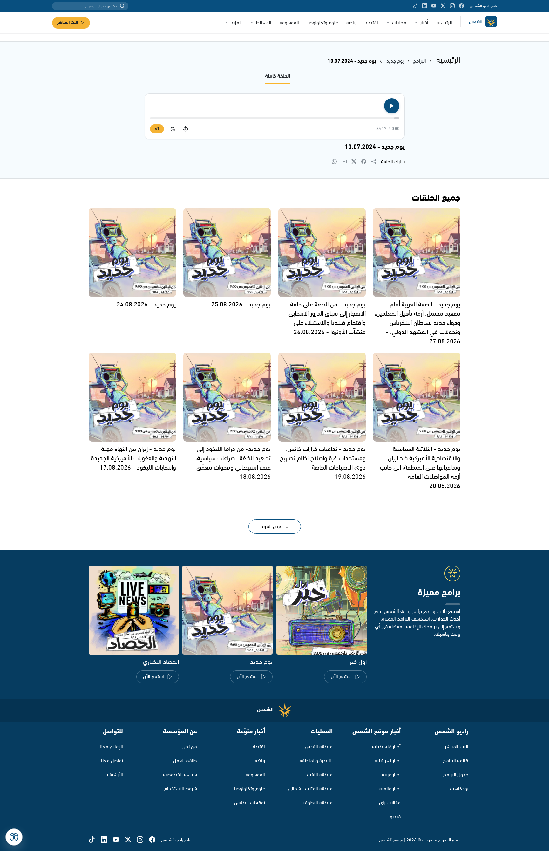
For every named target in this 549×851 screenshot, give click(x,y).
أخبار (424, 22)
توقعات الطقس (249, 802)
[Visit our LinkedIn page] (424, 6)
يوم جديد (395, 61)
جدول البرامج (455, 775)
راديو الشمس (451, 731)
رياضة (351, 22)
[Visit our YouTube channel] (433, 6)
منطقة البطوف (318, 802)
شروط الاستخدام (180, 789)
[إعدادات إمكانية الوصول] (14, 837)
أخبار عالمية (390, 789)
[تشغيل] (391, 105)
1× (157, 129)
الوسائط (263, 22)
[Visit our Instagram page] (452, 6)
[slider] (274, 118)
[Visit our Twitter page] (443, 6)
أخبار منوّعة (251, 731)
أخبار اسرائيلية (388, 761)
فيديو (395, 816)
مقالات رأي (390, 802)
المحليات (321, 731)
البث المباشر (67, 23)
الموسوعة (289, 22)
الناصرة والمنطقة (316, 761)
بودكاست (459, 789)
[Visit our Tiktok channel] (415, 6)
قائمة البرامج (455, 761)
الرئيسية (444, 22)
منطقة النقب (320, 775)
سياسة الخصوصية (180, 775)
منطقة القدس (319, 747)
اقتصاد (371, 22)
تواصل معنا (112, 761)
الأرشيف (115, 775)
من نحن (189, 747)
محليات (399, 22)
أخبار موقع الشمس (376, 731)
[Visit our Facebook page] (461, 6)
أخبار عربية (391, 775)
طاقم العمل (185, 761)
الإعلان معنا (111, 747)
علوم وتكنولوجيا (322, 22)
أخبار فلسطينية (386, 747)
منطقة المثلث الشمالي (310, 789)
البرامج (419, 61)
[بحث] (122, 6)
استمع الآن (341, 676)
